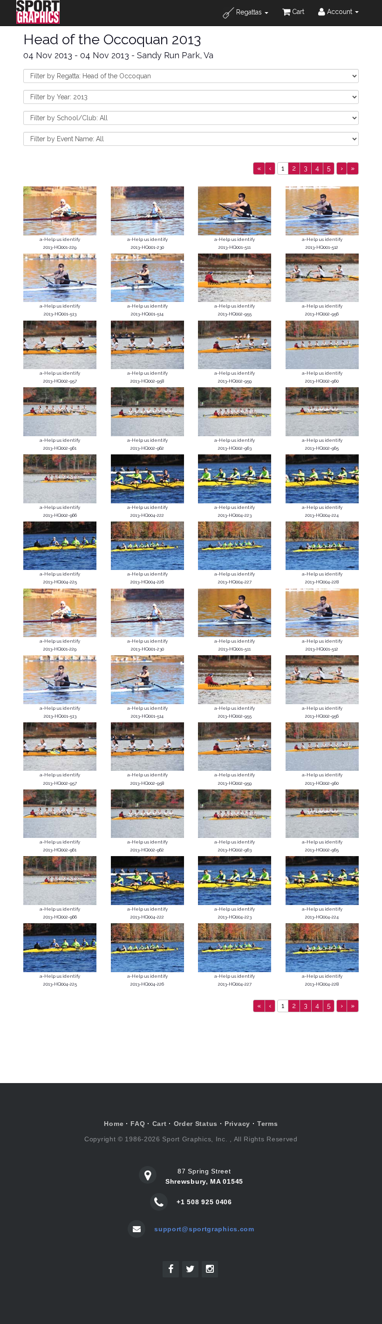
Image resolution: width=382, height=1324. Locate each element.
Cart (297, 11)
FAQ (137, 1123)
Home (113, 1123)
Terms (267, 1123)
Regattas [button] (249, 12)
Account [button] (339, 11)
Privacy (237, 1123)
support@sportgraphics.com (204, 1229)
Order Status (196, 1123)
